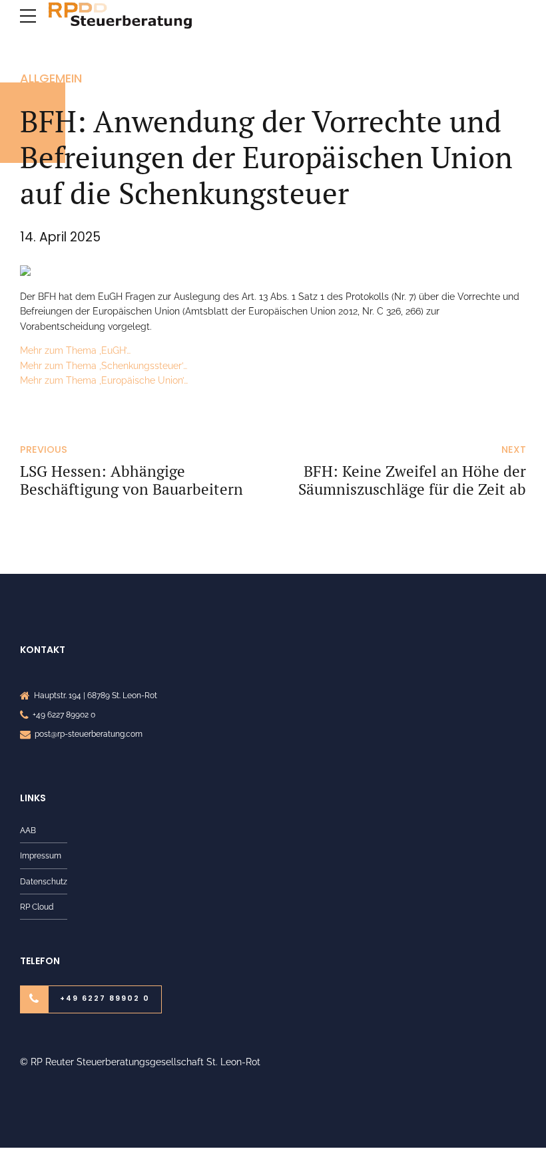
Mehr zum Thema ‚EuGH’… (75, 350)
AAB (28, 830)
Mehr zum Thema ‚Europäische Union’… (104, 380)
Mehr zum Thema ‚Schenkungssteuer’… (103, 365)
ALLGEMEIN (51, 78)
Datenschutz (43, 881)
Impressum (40, 855)
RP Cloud (36, 907)
